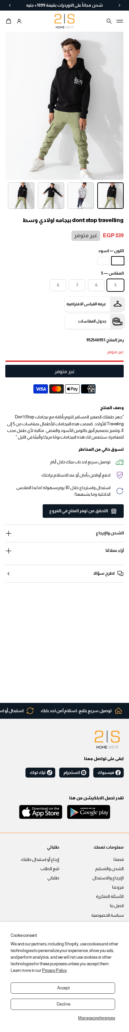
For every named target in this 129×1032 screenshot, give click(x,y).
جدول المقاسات (92, 321)
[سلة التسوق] (9, 21)
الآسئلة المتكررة (110, 896)
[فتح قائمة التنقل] (120, 21)
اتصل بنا (117, 905)
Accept (63, 988)
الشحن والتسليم (109, 868)
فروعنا (118, 887)
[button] (9, 21)
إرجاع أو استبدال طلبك (40, 859)
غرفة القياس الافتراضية (86, 304)
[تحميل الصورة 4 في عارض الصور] (21, 195)
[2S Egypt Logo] (107, 739)
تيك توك (38, 772)
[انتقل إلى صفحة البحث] (109, 21)
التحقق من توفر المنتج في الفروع (78, 511)
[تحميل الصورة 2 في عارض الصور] (80, 195)
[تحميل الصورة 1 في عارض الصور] (110, 195)
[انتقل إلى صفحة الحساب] (19, 21)
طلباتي (53, 878)
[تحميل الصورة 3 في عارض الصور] (51, 195)
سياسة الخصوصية (107, 915)
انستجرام (72, 772)
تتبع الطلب (49, 868)
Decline (63, 1004)
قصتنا (118, 859)
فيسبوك (106, 772)
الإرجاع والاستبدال (108, 878)
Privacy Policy (54, 970)
